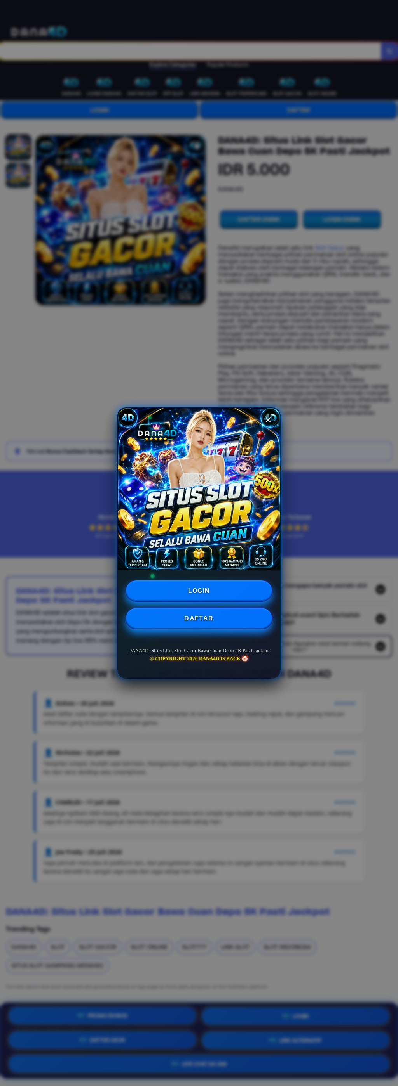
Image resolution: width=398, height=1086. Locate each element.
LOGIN (199, 590)
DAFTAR (198, 618)
